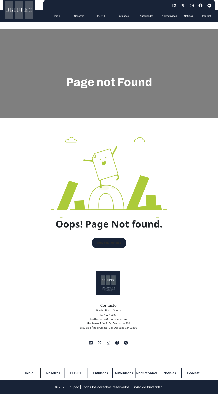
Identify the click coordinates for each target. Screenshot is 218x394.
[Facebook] (201, 5)
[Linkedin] (174, 5)
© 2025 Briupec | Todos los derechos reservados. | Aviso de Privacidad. (109, 387)
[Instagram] (192, 5)
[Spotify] (209, 5)
